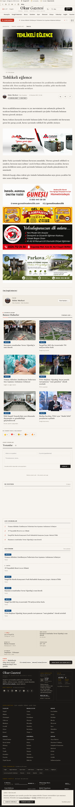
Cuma (28, 711)
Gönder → (65, 466)
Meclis (53, 720)
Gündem (32, 14)
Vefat (45, 662)
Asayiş (52, 714)
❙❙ (72, 20)
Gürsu (4, 729)
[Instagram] (12, 690)
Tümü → (29, 732)
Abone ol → (32, 783)
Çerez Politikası (24, 798)
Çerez (52, 754)
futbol (40, 773)
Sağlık (65, 14)
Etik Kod (53, 748)
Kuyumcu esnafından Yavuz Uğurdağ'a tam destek (53, 634)
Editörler (29, 760)
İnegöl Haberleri (17, 14)
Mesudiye (29, 723)
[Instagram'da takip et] (9, 4)
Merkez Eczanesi (9, 644)
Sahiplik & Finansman (57, 745)
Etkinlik (39, 662)
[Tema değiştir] (47, 9)
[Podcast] (31, 690)
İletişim (29, 751)
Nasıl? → (67, 789)
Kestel (4, 732)
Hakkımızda (30, 739)
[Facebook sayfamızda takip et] (6, 4)
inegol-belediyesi (13, 769)
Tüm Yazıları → (64, 300)
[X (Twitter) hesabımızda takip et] (2, 4)
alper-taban (22, 769)
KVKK (52, 751)
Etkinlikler (54, 729)
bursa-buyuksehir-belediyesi (11, 773)
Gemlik (5, 726)
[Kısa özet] (70, 96)
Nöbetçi (5, 745)
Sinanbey (29, 726)
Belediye (53, 717)
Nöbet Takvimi (45, 698)
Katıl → (67, 783)
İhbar (34, 662)
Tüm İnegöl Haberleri (10, 290)
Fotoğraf (23, 662)
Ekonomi (44, 14)
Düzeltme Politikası (56, 742)
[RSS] (27, 690)
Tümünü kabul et (27, 802)
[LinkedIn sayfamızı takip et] (18, 4)
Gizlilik (53, 757)
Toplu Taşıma (7, 760)
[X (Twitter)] (8, 690)
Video (29, 662)
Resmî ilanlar (6, 742)
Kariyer (29, 748)
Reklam (29, 745)
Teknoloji (58, 14)
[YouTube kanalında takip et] (12, 4)
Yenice (29, 714)
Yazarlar (29, 754)
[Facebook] (4, 690)
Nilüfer (5, 714)
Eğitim (52, 732)
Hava (4, 748)
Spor (38, 14)
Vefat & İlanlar (7, 739)
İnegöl (5, 711)
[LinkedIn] (23, 690)
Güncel (28, 773)
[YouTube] (16, 690)
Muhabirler (30, 757)
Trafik (4, 751)
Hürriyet (29, 720)
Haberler (35, 773)
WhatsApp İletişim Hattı (61, 662)
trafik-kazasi (31, 769)
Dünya (51, 14)
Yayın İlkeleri (54, 739)
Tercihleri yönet (66, 802)
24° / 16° (42, 644)
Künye (28, 742)
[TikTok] (19, 690)
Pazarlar (5, 757)
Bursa (26, 14)
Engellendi (32, 789)
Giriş (22, 4)
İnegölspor (53, 769)
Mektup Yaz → (44, 695)
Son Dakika (54, 711)
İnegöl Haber (40, 769)
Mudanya (5, 723)
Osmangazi (6, 717)
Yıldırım (5, 720)
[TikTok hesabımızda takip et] (15, 4)
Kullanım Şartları (56, 760)
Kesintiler (5, 754)
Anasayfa (7, 14)
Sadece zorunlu (11, 802)
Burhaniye (30, 729)
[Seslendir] (65, 96)
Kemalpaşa (30, 717)
